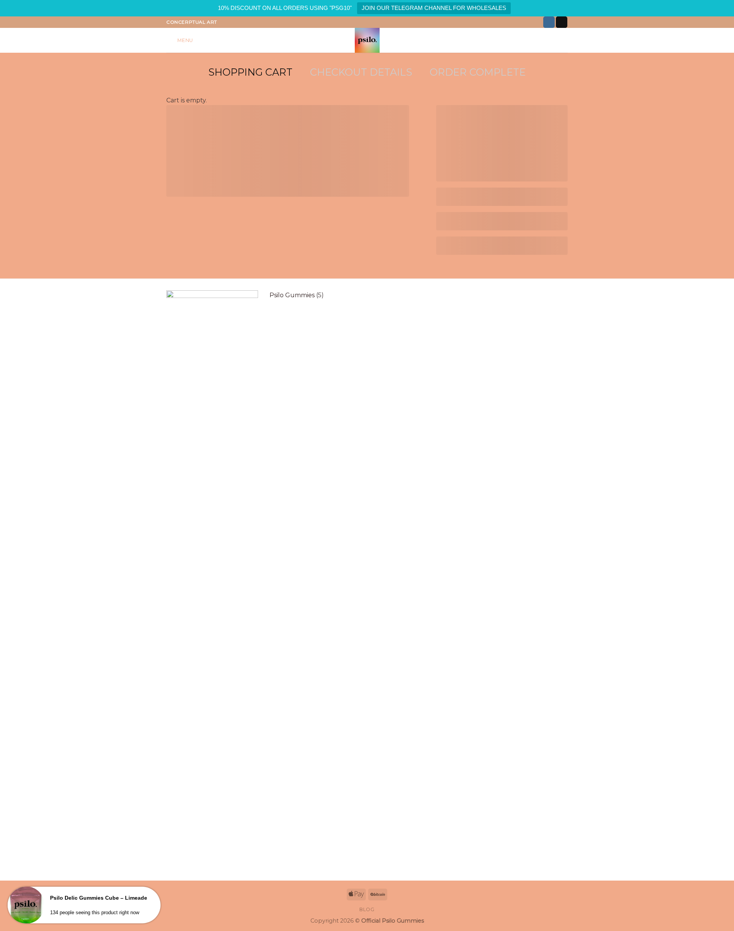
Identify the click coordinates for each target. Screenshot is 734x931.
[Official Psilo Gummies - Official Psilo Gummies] (367, 40)
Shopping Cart (250, 72)
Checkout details (361, 72)
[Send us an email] (561, 22)
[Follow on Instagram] (549, 22)
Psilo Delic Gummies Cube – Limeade (98, 898)
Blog (366, 909)
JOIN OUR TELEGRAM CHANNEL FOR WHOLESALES (434, 8)
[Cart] (564, 40)
